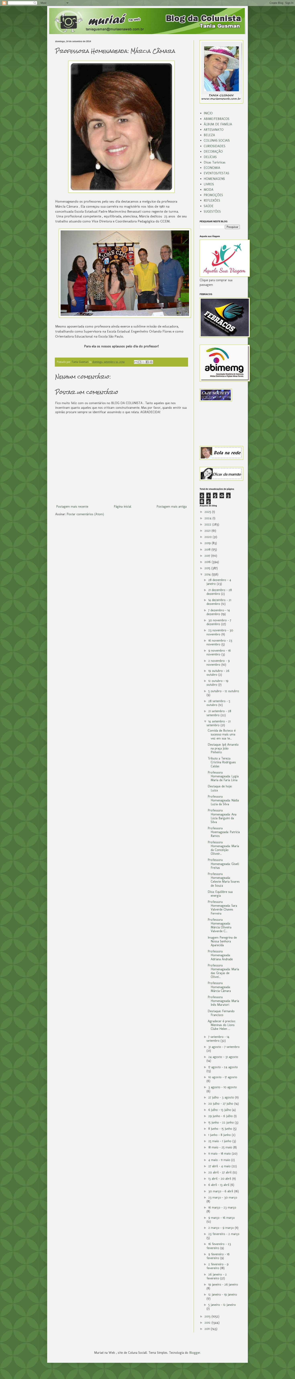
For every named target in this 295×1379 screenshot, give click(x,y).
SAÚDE (209, 206)
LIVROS (209, 184)
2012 (208, 1322)
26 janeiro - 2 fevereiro (216, 1276)
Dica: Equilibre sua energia (220, 893)
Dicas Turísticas (214, 162)
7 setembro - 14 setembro (217, 1038)
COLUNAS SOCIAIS (217, 140)
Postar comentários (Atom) (85, 514)
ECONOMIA (212, 168)
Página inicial (122, 506)
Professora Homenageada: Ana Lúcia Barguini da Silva (222, 816)
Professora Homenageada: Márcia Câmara (219, 987)
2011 (207, 1329)
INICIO (208, 113)
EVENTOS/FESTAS (216, 173)
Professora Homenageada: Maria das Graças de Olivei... (223, 971)
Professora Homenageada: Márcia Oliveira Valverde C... (219, 925)
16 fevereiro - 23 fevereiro (218, 1246)
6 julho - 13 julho (220, 1110)
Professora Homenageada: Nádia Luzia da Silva (223, 800)
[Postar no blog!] (140, 362)
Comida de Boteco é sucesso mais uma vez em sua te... (222, 734)
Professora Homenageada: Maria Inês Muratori (223, 1001)
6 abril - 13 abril (219, 1185)
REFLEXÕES (212, 200)
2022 (208, 524)
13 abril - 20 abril (220, 1178)
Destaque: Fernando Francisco (221, 1013)
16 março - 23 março (222, 1207)
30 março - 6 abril (221, 1191)
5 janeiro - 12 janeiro (222, 1305)
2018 (208, 549)
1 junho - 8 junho (220, 1135)
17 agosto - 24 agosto (223, 1067)
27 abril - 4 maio (220, 1166)
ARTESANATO (214, 130)
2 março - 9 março (221, 1228)
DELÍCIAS (210, 157)
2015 (207, 568)
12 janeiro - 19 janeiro (222, 1294)
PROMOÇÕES (213, 195)
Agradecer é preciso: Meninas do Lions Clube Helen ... (222, 1025)
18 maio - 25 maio (220, 1147)
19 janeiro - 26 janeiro (223, 1284)
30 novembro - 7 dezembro (218, 622)
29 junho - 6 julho (221, 1116)
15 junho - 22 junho (221, 1122)
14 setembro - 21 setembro (218, 723)
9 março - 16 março (221, 1218)
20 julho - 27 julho (221, 1103)
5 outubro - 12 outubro (223, 691)
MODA (208, 190)
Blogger (194, 1353)
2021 (208, 530)
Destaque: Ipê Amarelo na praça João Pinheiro (223, 748)
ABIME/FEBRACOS (216, 119)
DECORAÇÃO (213, 151)
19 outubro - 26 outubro (217, 672)
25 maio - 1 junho (220, 1141)
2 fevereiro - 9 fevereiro (217, 1266)
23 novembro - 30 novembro (219, 632)
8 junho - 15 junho (220, 1129)
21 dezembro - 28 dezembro (219, 592)
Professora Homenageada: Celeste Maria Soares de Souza (224, 879)
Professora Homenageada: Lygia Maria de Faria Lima (223, 776)
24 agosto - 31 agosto (223, 1057)
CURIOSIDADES (214, 146)
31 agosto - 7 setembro (224, 1047)
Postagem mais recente (72, 506)
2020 (208, 537)
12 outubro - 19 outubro (217, 682)
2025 (208, 512)
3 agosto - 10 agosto (222, 1087)
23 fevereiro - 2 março (223, 1234)
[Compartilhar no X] (143, 362)
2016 (208, 562)
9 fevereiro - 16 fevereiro (218, 1256)
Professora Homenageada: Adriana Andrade (220, 955)
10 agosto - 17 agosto (222, 1077)
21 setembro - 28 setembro (218, 713)
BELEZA (209, 135)
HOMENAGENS (214, 179)
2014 (208, 574)
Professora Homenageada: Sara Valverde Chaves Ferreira (222, 907)
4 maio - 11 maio (219, 1160)
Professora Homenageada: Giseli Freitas (223, 863)
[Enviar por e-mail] (136, 362)
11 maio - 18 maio (220, 1153)
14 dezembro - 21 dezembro (218, 602)
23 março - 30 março (222, 1197)
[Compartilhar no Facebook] (147, 362)
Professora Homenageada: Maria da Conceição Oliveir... (223, 848)
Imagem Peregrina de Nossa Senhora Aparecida (222, 941)
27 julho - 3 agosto (221, 1097)
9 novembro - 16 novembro (218, 652)
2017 (207, 556)
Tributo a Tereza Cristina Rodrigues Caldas (222, 762)
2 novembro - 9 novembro (218, 662)
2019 (208, 543)
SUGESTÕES (212, 211)
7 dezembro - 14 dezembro (218, 612)
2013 (208, 1316)
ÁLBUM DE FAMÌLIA (218, 124)
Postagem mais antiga (172, 506)
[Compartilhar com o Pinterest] (151, 362)
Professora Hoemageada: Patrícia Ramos (224, 832)
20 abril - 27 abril (220, 1172)
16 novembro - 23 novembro (219, 642)
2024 (208, 518)
